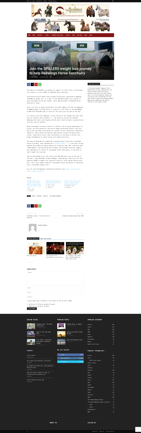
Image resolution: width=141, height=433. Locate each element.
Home (29, 35)
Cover (46, 35)
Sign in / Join (31, 1)
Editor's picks (92, 362)
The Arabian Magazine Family (95, 399)
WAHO (89, 411)
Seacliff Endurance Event (74, 339)
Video (85, 35)
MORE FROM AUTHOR (45, 238)
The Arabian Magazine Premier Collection (99, 402)
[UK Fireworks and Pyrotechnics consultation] (55, 248)
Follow (81, 358)
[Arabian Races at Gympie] (61, 326)
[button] (113, 1)
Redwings (39, 196)
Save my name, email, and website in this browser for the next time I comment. (51, 300)
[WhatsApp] (39, 84)
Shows (89, 392)
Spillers (45, 196)
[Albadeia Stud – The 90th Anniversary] (31, 326)
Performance (91, 387)
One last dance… (32, 255)
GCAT (89, 372)
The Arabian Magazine (55, 196)
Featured (90, 367)
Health (32, 39)
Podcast (68, 35)
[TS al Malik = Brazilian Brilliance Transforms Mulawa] (31, 342)
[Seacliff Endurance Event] (61, 342)
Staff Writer (34, 77)
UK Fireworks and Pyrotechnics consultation (39, 360)
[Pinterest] (36, 84)
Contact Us (39, 1)
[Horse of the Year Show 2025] (31, 334)
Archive (90, 355)
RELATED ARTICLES (33, 238)
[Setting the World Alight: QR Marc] (61, 334)
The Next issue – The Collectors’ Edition (38, 216)
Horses (89, 380)
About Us (102, 431)
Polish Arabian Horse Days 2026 (35, 379)
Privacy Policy (53, 1)
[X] (32, 84)
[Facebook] (28, 84)
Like (81, 354)
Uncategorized (91, 409)
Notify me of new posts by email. (39, 306)
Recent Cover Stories (95, 360)
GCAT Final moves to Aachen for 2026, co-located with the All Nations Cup (38, 373)
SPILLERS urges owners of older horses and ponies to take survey (53, 182)
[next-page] (31, 262)
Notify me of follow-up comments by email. (42, 304)
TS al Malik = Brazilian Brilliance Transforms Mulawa (43, 341)
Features (39, 35)
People (89, 385)
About (45, 1)
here (51, 118)
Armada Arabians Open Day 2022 (73, 216)
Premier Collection (57, 35)
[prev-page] (28, 262)
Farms (89, 365)
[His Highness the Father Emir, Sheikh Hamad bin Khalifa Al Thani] (75, 248)
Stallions (79, 35)
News (34, 35)
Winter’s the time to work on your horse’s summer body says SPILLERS (72, 182)
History (90, 377)
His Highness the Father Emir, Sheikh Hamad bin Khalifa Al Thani (73, 257)
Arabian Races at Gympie (74, 324)
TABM (73, 35)
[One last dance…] (36, 248)
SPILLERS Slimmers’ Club (61, 143)
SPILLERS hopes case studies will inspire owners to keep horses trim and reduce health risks (34, 184)
